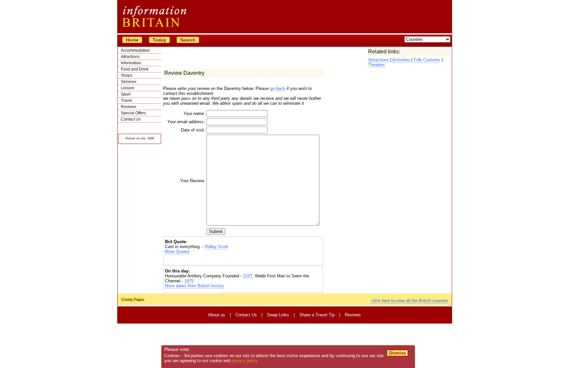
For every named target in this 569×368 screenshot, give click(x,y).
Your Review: (192, 180)
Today (159, 39)
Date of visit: (193, 129)
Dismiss (397, 353)
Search (188, 39)
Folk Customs (427, 59)
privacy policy (244, 360)
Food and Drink (135, 69)
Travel (126, 100)
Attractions (130, 56)
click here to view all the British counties (409, 300)
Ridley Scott (216, 246)
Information (131, 63)
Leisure (127, 88)
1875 (189, 280)
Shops (126, 75)
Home (132, 39)
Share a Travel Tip (317, 314)
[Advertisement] (243, 259)
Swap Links (278, 314)
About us (216, 314)
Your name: (194, 113)
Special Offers (133, 113)
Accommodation (135, 50)
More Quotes (177, 251)
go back (277, 88)
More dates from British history (194, 285)
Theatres (376, 64)
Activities (401, 59)
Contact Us (131, 119)
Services (128, 81)
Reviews (128, 106)
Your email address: (186, 121)
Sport (125, 94)
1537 (247, 275)
